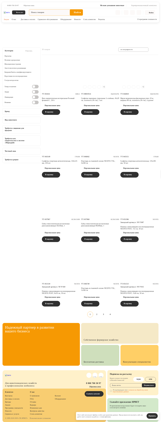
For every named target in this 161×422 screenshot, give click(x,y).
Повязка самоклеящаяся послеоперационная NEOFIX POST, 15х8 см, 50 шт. (137, 292)
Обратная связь (29, 5)
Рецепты (101, 19)
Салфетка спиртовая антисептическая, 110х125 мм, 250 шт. (59, 162)
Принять (152, 416)
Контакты (8, 396)
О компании (34, 396)
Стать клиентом (89, 19)
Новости (77, 19)
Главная (5, 26)
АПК (150, 379)
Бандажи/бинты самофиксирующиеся (18, 72)
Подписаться (149, 385)
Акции (6, 19)
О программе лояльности (147, 19)
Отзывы (33, 402)
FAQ (31, 399)
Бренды (8, 402)
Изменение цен (36, 408)
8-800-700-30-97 (13, 5)
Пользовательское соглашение (40, 418)
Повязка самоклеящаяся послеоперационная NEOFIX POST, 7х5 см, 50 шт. (137, 228)
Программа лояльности (14, 408)
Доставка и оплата (28, 19)
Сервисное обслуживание (48, 19)
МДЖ (138, 379)
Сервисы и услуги (12, 414)
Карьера (33, 405)
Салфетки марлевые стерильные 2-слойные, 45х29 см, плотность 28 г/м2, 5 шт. (100, 99)
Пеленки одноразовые (12, 60)
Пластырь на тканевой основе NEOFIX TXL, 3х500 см (98, 162)
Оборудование (65, 19)
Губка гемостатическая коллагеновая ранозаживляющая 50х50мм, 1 (55, 225)
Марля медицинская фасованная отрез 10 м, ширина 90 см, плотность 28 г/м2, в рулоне (137, 99)
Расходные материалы (43, 26)
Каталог (58, 396)
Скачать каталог (93, 394)
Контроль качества (37, 411)
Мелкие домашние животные (21, 26)
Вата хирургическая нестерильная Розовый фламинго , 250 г (58, 99)
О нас (14, 19)
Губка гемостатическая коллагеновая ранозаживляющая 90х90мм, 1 (95, 225)
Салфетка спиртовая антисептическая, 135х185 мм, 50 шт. (138, 162)
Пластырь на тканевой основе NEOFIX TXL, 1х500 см (98, 289)
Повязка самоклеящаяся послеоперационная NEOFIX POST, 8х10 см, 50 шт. (58, 292)
